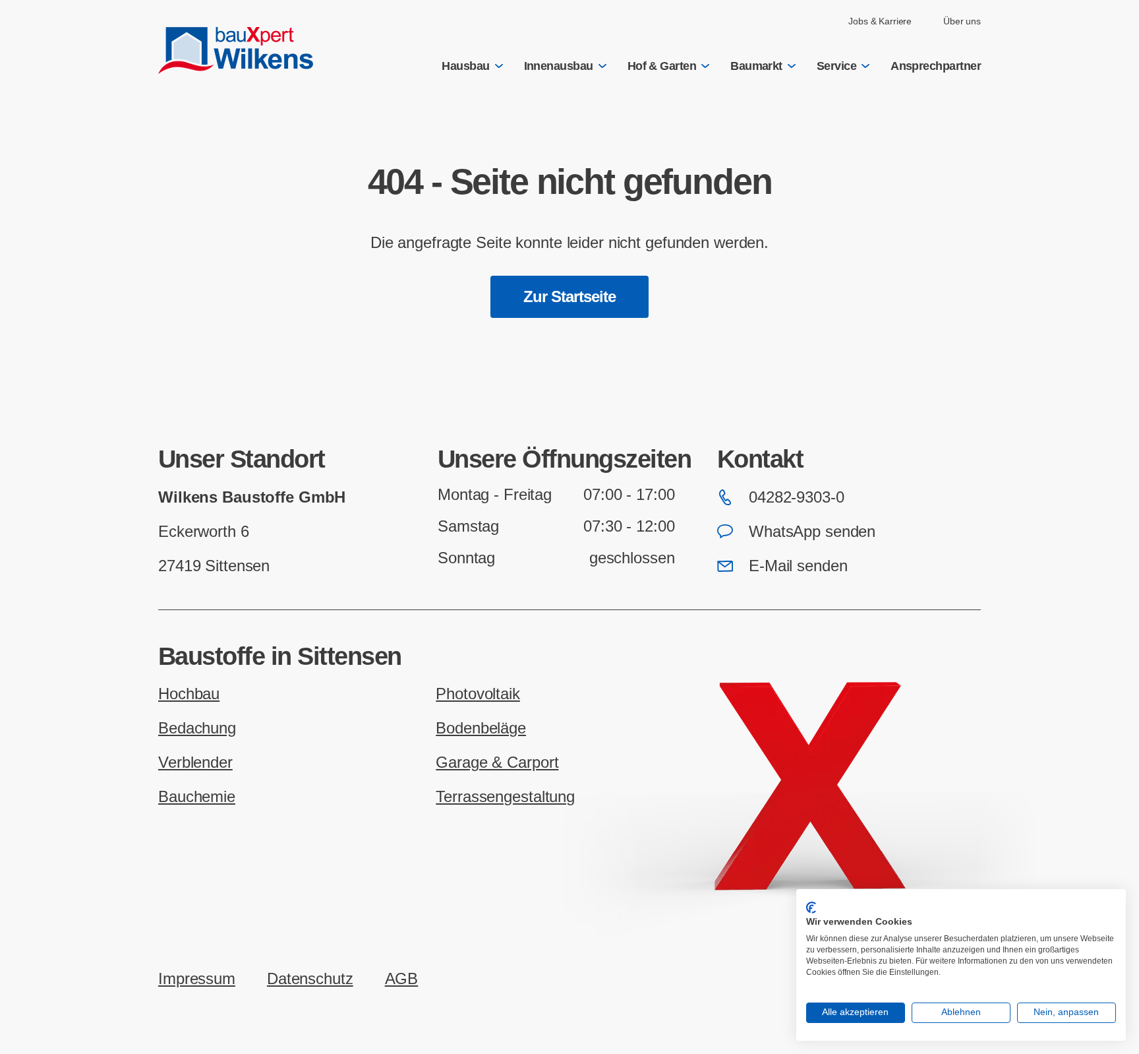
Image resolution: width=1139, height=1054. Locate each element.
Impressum (196, 978)
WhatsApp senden (812, 531)
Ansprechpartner (936, 66)
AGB (402, 978)
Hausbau (465, 66)
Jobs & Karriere (880, 21)
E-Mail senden (798, 565)
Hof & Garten (662, 66)
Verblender (195, 762)
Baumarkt (756, 66)
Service (836, 66)
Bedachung (197, 728)
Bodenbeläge (481, 728)
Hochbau (188, 693)
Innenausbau (558, 66)
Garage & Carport (497, 762)
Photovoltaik (478, 693)
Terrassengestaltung (505, 796)
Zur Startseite (569, 296)
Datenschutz (310, 978)
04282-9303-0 (796, 497)
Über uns (962, 21)
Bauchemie (196, 796)
